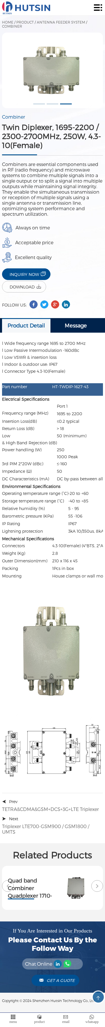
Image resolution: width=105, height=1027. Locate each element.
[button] (97, 886)
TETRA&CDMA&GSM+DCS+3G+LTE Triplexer (50, 809)
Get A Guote (61, 980)
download (22, 286)
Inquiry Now (24, 274)
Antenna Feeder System (61, 22)
